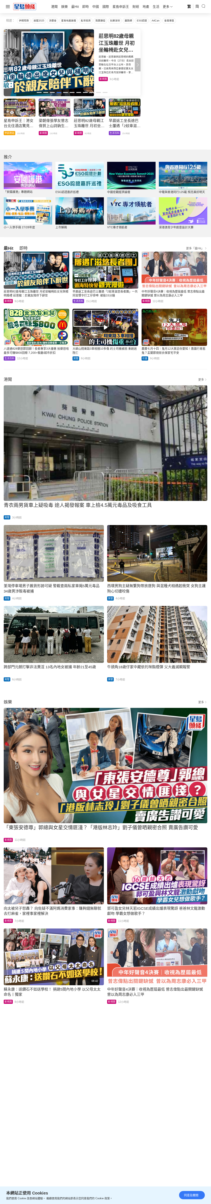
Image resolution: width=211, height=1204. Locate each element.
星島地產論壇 (68, 20)
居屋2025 (39, 20)
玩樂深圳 (115, 20)
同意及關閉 (191, 1195)
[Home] (25, 6)
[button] (138, 64)
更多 (201, 379)
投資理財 (44, 133)
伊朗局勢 (24, 20)
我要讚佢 (100, 20)
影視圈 (8, 301)
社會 (112, 133)
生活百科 (104, 79)
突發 (75, 358)
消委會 (52, 20)
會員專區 (169, 20)
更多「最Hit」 (195, 248)
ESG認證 (142, 20)
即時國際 (9, 133)
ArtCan (155, 20)
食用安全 (79, 133)
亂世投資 (86, 20)
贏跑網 (128, 20)
